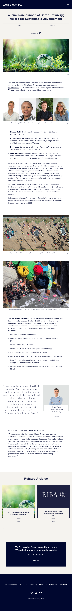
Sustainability (11, 585)
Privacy (33, 585)
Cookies (43, 585)
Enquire (36, 561)
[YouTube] (40, 593)
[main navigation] (68, 4)
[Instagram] (31, 593)
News (19, 25)
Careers (23, 585)
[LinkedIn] (36, 593)
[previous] (4, 529)
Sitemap (53, 585)
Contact (63, 585)
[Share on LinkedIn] (40, 33)
